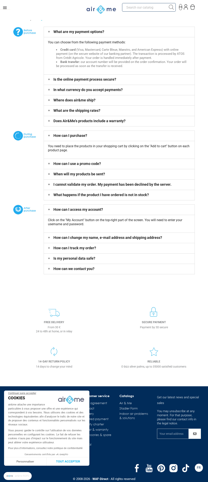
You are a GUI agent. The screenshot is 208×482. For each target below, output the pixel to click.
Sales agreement (94, 403)
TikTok (186, 468)
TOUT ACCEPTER (68, 461)
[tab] (119, 32)
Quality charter (93, 424)
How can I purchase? (70, 135)
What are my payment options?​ (78, 32)
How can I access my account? (78, 209)
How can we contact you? (73, 269)
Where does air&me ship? (74, 100)
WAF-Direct (100, 479)
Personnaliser (25, 461)
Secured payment (95, 419)
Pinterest (161, 468)
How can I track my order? (74, 248)
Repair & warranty (95, 429)
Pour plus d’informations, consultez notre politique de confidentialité (45, 448)
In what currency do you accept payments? (88, 90)
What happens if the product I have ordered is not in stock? (101, 195)
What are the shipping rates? (76, 110)
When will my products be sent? (79, 174)
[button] (18, 476)
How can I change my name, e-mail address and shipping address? (107, 237)
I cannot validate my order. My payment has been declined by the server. (112, 184)
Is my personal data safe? (74, 258)
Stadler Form (128, 408)
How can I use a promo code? (77, 163)
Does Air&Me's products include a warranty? (89, 121)
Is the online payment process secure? (84, 79)
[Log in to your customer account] (186, 6)
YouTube (149, 468)
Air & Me (125, 403)
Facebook (137, 468)
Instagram (173, 468)
